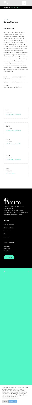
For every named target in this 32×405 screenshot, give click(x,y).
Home (6, 7)
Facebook (7, 249)
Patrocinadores (8, 231)
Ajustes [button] (5, 401)
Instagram (7, 246)
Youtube (6, 251)
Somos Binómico (9, 225)
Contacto (6, 237)
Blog (5, 234)
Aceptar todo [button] (12, 401)
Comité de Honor (9, 228)
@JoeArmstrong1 (17, 82)
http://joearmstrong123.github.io (13, 87)
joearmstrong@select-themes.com (15, 77)
